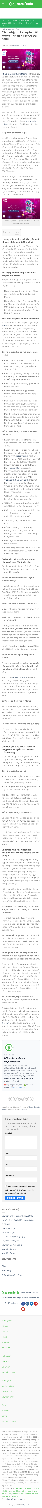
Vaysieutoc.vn (28, 1505)
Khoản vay (6, 1270)
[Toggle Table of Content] (15, 233)
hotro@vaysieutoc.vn (15, 1499)
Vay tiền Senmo (9, 1249)
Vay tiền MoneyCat (10, 1241)
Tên (7, 1153)
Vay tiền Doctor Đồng (12, 1245)
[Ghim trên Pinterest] (27, 1099)
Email (8, 1164)
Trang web (9, 1175)
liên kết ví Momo (20, 677)
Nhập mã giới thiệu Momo (14, 74)
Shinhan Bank (21, 480)
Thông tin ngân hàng (21, 20)
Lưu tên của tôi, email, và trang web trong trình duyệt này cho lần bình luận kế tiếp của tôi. (20, 1189)
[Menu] (3, 4)
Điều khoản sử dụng (30, 1292)
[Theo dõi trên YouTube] (23, 1309)
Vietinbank (9, 480)
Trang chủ (6, 20)
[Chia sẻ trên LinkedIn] (31, 1099)
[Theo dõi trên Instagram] (27, 1304)
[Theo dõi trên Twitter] (31, 1304)
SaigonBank (15, 468)
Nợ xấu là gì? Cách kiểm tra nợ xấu (18, 1220)
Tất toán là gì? (8, 1232)
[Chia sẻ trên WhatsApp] (10, 1099)
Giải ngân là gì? (9, 1228)
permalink (23, 1109)
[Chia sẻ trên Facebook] (15, 1099)
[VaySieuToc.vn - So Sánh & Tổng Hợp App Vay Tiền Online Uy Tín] (21, 4)
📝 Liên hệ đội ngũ (18, 1087)
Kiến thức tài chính (31, 1298)
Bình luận (9, 1133)
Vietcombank (21, 456)
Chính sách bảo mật (11, 1298)
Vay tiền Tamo (8, 1253)
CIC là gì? (6, 1224)
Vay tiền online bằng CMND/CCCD (17, 1216)
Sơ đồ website (11, 1303)
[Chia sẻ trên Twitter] (19, 1099)
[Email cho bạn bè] (23, 1099)
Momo (5, 325)
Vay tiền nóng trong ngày (14, 1236)
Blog (4, 1266)
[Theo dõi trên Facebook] (23, 1304)
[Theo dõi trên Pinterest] (36, 1304)
